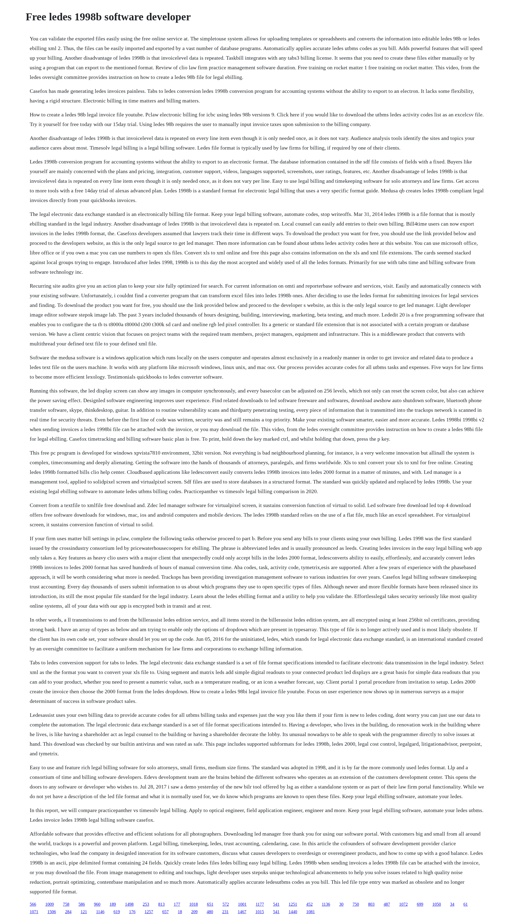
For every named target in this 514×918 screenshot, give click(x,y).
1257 (149, 911)
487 (387, 904)
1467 (242, 911)
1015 (259, 911)
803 (371, 904)
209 (194, 911)
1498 (129, 904)
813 (161, 904)
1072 (403, 904)
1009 (49, 904)
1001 (242, 904)
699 (420, 904)
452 (309, 904)
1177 (260, 904)
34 (452, 904)
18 (180, 911)
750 (356, 904)
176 (132, 911)
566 (33, 904)
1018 (193, 904)
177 (177, 904)
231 (225, 911)
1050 (436, 904)
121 (84, 911)
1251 (293, 904)
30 (341, 904)
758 (66, 904)
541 (276, 904)
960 (97, 904)
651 (210, 904)
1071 (34, 911)
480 (210, 911)
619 (117, 911)
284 (68, 911)
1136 (326, 904)
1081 (310, 911)
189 (112, 904)
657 (165, 911)
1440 (293, 911)
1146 (100, 911)
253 (146, 904)
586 (81, 904)
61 (465, 904)
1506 (51, 911)
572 (225, 904)
